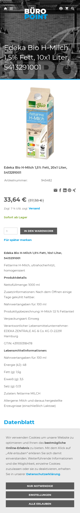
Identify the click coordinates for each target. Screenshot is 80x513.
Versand (34, 208)
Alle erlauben (40, 503)
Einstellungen (40, 494)
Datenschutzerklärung (43, 474)
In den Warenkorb (38, 230)
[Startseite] (5, 8)
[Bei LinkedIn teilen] (65, 191)
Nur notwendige (40, 485)
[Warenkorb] (66, 8)
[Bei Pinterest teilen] (69, 191)
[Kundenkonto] (61, 8)
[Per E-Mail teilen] (55, 191)
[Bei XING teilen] (74, 191)
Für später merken (18, 240)
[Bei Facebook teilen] (60, 191)
